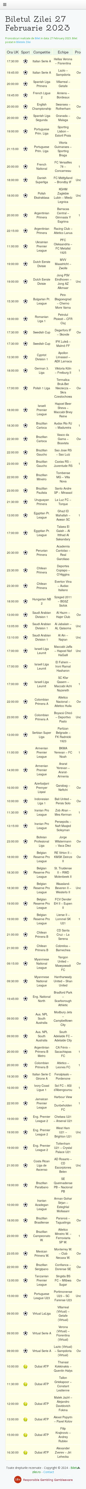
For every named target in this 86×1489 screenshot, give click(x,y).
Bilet (37, 38)
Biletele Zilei (23, 42)
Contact (48, 1472)
